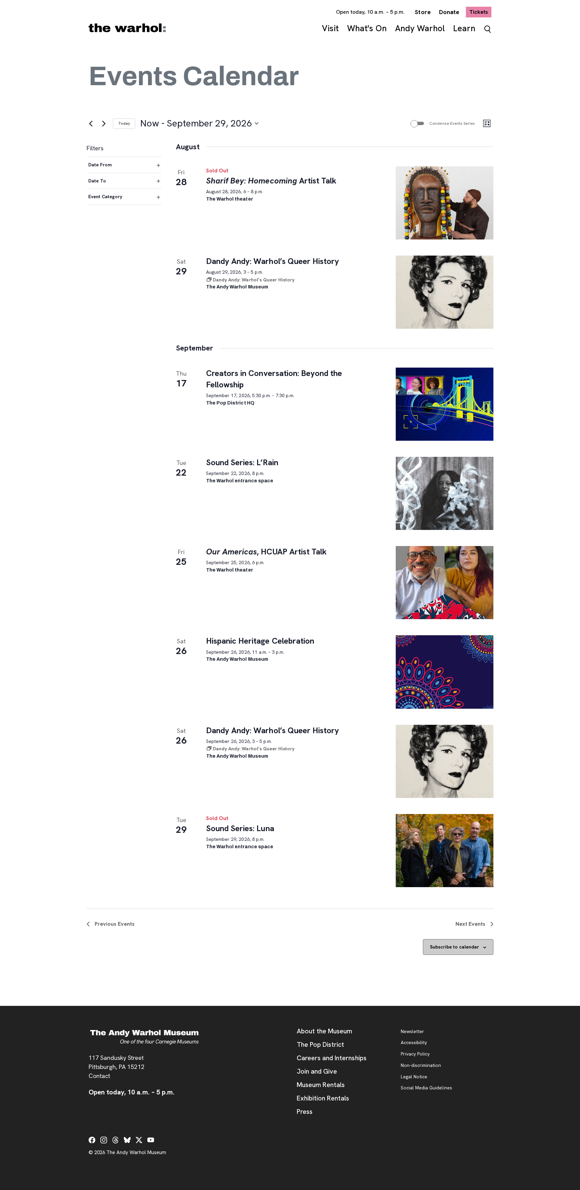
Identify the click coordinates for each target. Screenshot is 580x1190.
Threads (115, 1140)
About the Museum (324, 1031)
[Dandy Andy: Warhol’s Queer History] (444, 292)
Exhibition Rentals (323, 1098)
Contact (99, 1076)
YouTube (150, 1140)
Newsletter (412, 1031)
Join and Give (317, 1071)
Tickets (480, 11)
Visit (330, 28)
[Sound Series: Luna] (444, 850)
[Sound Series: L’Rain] (444, 493)
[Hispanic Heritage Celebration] (444, 671)
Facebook (92, 1140)
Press (304, 1111)
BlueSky (127, 1140)
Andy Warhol (420, 28)
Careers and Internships (332, 1057)
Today (124, 123)
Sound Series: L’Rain (242, 462)
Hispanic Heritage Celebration (260, 641)
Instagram (103, 1140)
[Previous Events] (91, 123)
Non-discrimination (421, 1065)
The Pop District (320, 1044)
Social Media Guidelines (426, 1088)
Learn (464, 28)
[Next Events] (104, 123)
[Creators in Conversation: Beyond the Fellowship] (444, 404)
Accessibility (414, 1042)
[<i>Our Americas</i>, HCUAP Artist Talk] (444, 582)
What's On (367, 28)
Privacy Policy (415, 1054)
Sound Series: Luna (240, 828)
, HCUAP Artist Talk (266, 551)
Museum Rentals (321, 1084)
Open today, (370, 11)
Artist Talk (271, 180)
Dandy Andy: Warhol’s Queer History (272, 261)
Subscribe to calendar (454, 947)
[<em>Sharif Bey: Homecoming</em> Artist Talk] (444, 202)
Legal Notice (414, 1077)
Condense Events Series (452, 123)
